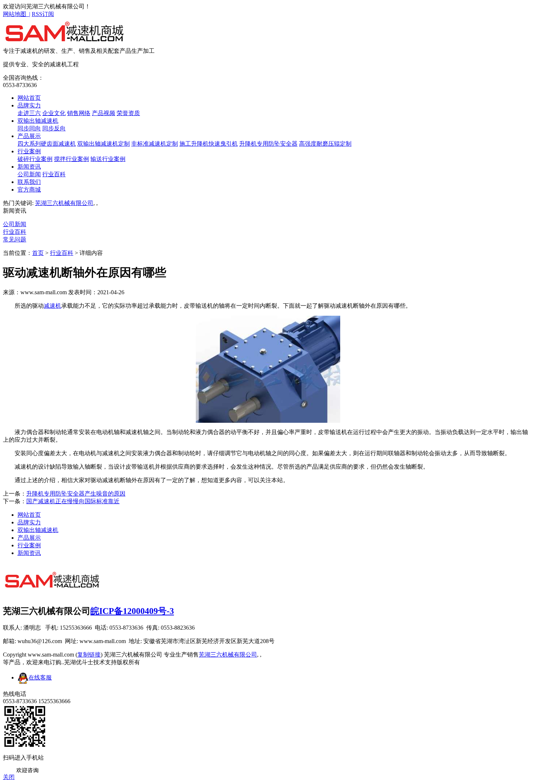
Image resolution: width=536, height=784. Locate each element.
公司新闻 (29, 174)
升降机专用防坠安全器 (268, 144)
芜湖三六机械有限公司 (64, 203)
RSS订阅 (43, 14)
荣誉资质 (128, 113)
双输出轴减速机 (38, 121)
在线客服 (40, 677)
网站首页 (29, 98)
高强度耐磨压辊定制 (325, 144)
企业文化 (54, 113)
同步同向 (29, 128)
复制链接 (89, 654)
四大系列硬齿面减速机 (47, 144)
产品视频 (103, 113)
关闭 (9, 777)
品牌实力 (29, 105)
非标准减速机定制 (154, 144)
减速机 (52, 306)
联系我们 (29, 182)
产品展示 (29, 136)
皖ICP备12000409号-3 (132, 611)
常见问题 (14, 239)
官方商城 (29, 189)
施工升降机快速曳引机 (208, 144)
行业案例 (29, 151)
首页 (38, 253)
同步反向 (54, 128)
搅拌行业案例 (71, 159)
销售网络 (78, 113)
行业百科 (54, 174)
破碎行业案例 (35, 159)
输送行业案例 (107, 159)
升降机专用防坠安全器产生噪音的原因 (75, 494)
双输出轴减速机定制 (103, 144)
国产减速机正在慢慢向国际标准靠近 (73, 501)
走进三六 (29, 113)
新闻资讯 (29, 167)
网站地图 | (16, 14)
